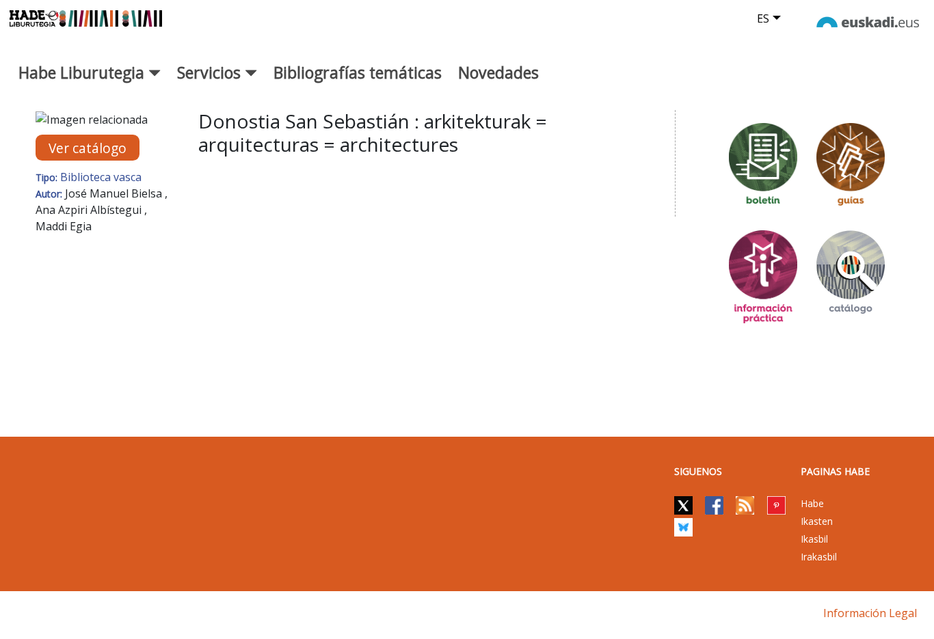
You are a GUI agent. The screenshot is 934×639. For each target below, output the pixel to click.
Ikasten (817, 521)
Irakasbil (819, 556)
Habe (812, 503)
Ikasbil (814, 538)
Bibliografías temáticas (357, 72)
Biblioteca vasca (101, 177)
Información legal (870, 613)
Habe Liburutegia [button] (83, 72)
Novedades (498, 72)
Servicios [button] (211, 72)
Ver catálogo (87, 148)
